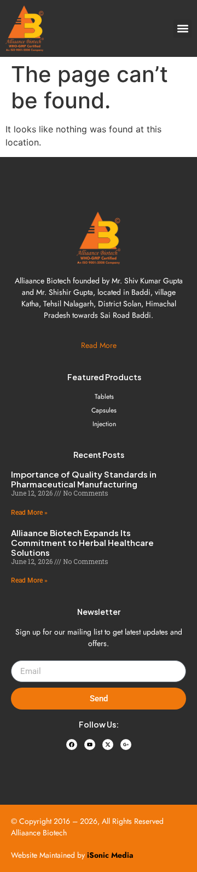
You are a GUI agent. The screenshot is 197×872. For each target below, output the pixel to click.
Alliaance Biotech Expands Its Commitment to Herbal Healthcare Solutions (82, 542)
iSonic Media (110, 855)
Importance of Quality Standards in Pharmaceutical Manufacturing (84, 479)
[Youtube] (89, 744)
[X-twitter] (107, 744)
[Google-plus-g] (125, 744)
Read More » (29, 512)
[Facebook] (71, 744)
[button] (182, 29)
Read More (99, 345)
